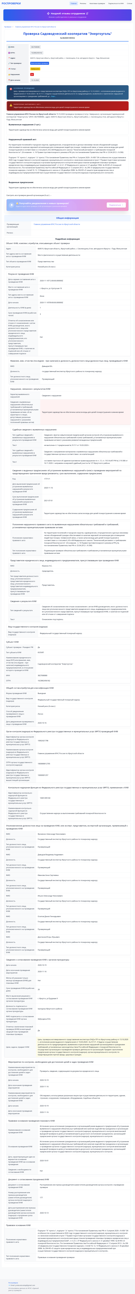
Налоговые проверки (97, 3)
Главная (74, 3)
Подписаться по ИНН (116, 3)
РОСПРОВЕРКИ (11, 3)
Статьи (129, 3)
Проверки (7, 27)
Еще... (53, 96)
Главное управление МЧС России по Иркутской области (35, 27)
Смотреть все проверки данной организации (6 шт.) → (29, 195)
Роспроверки (13, 1283)
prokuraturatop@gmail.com (25, 1285)
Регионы (83, 3)
